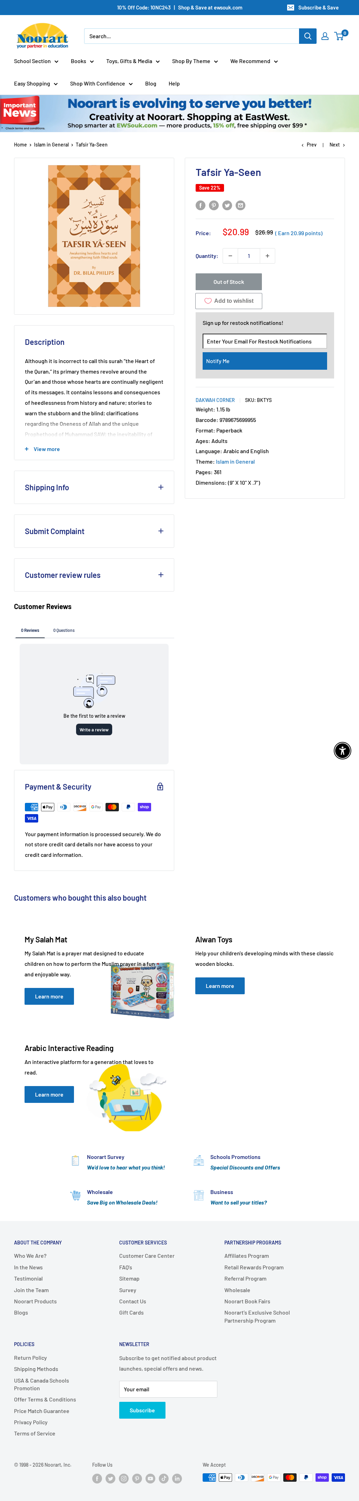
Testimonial (28, 1278)
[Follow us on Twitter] (110, 1478)
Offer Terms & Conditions (45, 1399)
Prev (312, 145)
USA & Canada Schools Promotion (41, 1384)
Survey (127, 1290)
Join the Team (31, 1290)
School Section (32, 60)
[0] (339, 36)
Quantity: (207, 255)
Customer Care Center (147, 1255)
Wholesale (237, 1290)
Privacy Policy (31, 1422)
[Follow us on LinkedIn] (177, 1478)
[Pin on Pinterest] (214, 204)
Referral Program (245, 1278)
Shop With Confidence (97, 83)
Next (335, 145)
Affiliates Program (246, 1255)
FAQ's (125, 1267)
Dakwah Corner (215, 400)
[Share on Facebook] (200, 204)
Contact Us (132, 1301)
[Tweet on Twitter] (227, 204)
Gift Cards (131, 1312)
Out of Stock (229, 281)
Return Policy (30, 1357)
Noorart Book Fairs (247, 1301)
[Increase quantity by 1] (267, 255)
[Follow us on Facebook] (97, 1478)
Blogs (21, 1312)
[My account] (324, 36)
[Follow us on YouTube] (150, 1478)
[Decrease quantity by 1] (230, 255)
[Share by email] (240, 204)
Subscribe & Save (318, 7)
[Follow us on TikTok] (164, 1478)
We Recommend (250, 60)
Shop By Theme (191, 60)
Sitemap (129, 1278)
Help (174, 83)
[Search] (308, 36)
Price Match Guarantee (41, 1410)
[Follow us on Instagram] (124, 1478)
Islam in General (51, 145)
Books (78, 60)
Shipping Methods (36, 1368)
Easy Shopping (32, 83)
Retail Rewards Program (254, 1267)
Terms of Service (34, 1433)
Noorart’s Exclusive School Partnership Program (257, 1316)
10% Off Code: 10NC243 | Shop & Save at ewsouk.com (179, 7)
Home (20, 145)
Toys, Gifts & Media (129, 60)
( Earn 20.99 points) (299, 233)
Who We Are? (30, 1255)
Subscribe (142, 1410)
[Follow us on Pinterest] (137, 1478)
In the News (28, 1267)
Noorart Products (35, 1301)
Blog (150, 83)
